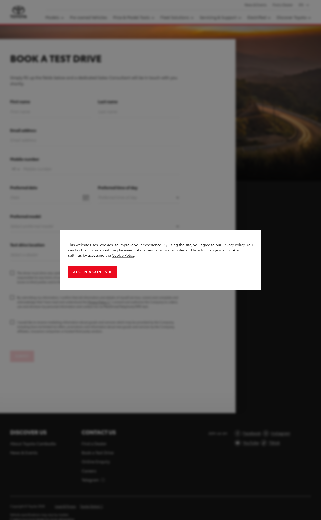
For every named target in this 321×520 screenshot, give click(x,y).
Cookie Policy (123, 255)
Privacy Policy (233, 245)
